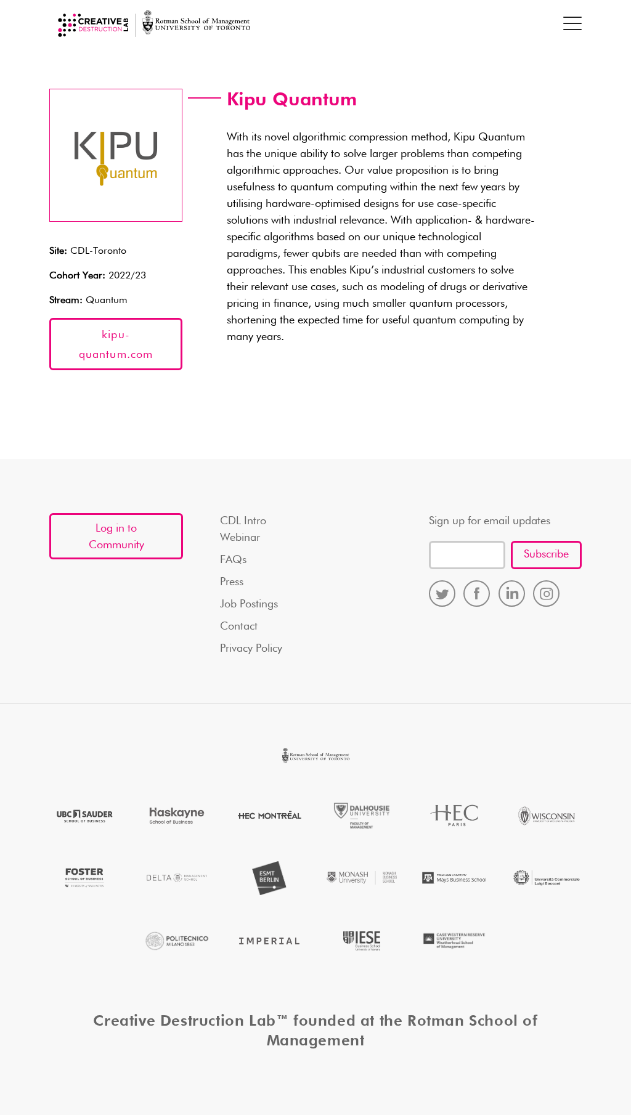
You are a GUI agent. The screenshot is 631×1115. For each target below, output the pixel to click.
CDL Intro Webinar (243, 529)
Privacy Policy (251, 648)
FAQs (233, 560)
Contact (239, 626)
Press (231, 582)
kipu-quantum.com (116, 345)
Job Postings (249, 604)
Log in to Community (116, 537)
